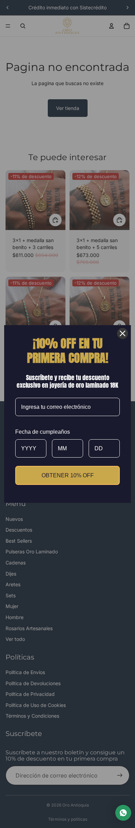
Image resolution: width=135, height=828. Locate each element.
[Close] (122, 333)
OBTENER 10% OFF (68, 475)
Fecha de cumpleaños (42, 432)
